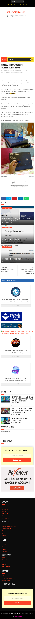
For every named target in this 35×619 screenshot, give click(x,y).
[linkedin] (24, 4)
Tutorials (4, 547)
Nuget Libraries (6, 566)
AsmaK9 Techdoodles (16, 12)
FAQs (3, 576)
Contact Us (5, 509)
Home (4, 59)
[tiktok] (15, 4)
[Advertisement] (17, 36)
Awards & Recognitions (16, 72)
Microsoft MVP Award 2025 (11, 240)
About (3, 507)
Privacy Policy (6, 580)
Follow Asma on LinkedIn (9, 280)
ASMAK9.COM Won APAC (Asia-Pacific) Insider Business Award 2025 (17, 220)
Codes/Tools (5, 560)
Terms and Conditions (8, 578)
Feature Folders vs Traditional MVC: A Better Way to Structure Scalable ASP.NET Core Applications (22, 400)
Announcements (5, 72)
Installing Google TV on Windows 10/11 (19, 419)
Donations (5, 516)
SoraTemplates (18, 616)
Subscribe (17, 460)
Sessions (4, 551)
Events (4, 535)
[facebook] (18, 4)
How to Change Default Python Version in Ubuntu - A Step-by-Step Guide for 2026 (22, 410)
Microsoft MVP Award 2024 (11, 259)
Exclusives (5, 514)
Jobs (3, 533)
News (3, 531)
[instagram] (12, 4)
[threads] (20, 4)
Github (4, 564)
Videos (4, 549)
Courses (4, 545)
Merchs (4, 511)
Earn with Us (5, 518)
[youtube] (8, 4)
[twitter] (27, 4)
